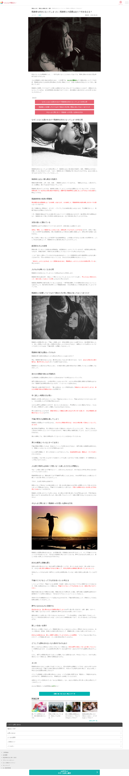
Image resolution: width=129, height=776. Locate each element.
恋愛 (50, 8)
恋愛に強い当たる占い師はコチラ (64, 694)
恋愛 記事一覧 (93, 720)
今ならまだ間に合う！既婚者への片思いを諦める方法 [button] (64, 112)
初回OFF (64, 772)
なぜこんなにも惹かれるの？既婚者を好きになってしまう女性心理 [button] (64, 102)
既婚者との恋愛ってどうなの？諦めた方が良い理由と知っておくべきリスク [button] (64, 107)
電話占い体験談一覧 (43, 8)
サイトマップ (6, 765)
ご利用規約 (5, 752)
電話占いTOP (34, 8)
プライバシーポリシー (8, 760)
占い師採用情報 (7, 768)
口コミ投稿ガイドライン (9, 762)
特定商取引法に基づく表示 (9, 757)
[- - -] (127, 3)
